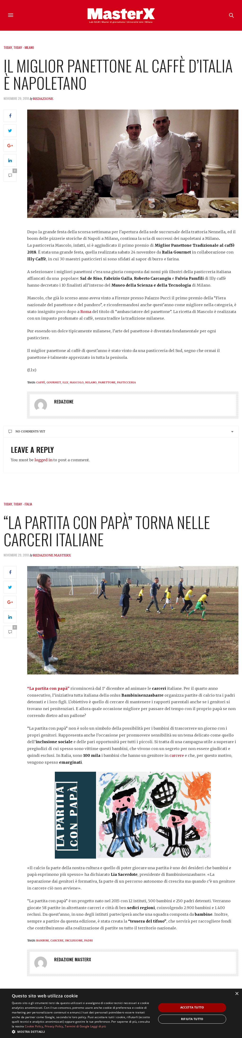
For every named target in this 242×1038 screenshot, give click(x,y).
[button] (82, 1031)
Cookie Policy (34, 1026)
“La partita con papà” (48, 688)
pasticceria (126, 382)
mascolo (77, 382)
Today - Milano (23, 47)
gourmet (54, 382)
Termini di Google (77, 1026)
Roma (85, 311)
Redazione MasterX (52, 555)
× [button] (236, 994)
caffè (40, 382)
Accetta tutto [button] (192, 1007)
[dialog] (121, 1013)
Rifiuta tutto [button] (192, 1019)
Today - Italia (22, 503)
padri (88, 940)
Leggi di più (98, 1026)
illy (65, 382)
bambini (42, 940)
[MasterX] (121, 15)
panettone (107, 382)
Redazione (43, 99)
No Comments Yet (30, 431)
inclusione (74, 940)
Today (8, 47)
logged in (43, 460)
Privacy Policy (54, 1026)
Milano (91, 382)
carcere (176, 755)
